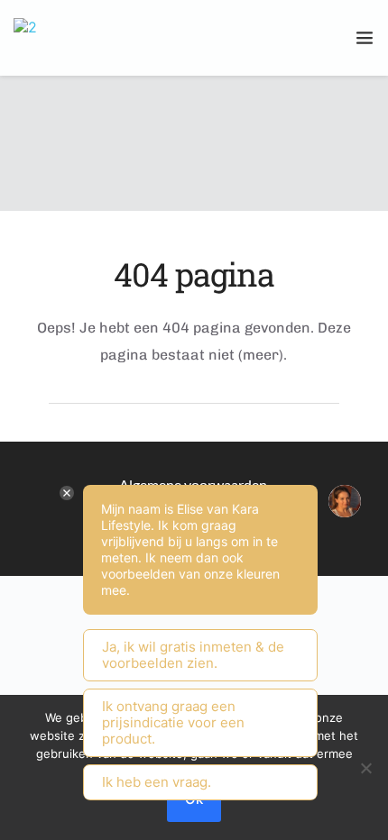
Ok (194, 799)
